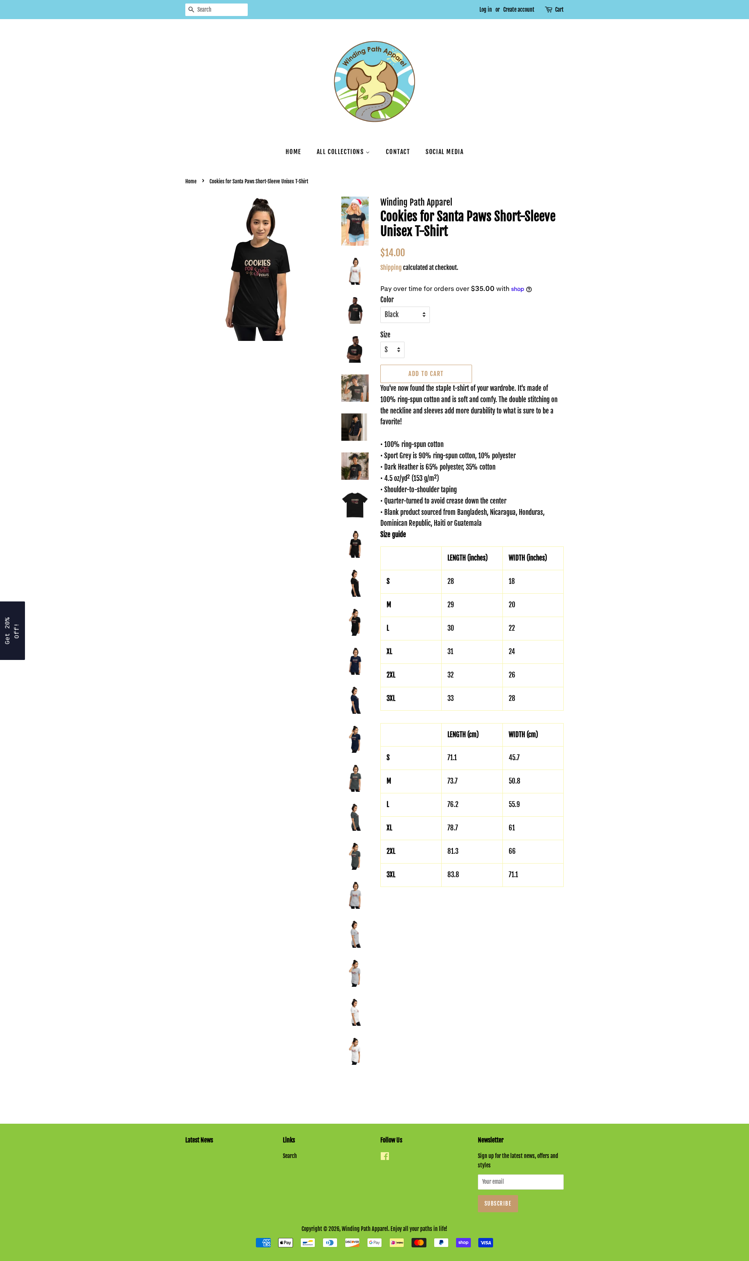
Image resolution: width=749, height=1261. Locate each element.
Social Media (444, 152)
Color (387, 300)
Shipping (391, 267)
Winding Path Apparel (365, 1229)
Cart (559, 9)
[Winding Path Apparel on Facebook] (384, 1157)
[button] (12, 630)
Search (290, 1156)
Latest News (199, 1140)
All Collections (341, 152)
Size (385, 335)
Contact (398, 152)
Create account (518, 9)
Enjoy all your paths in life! (418, 1229)
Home (293, 152)
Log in (485, 9)
